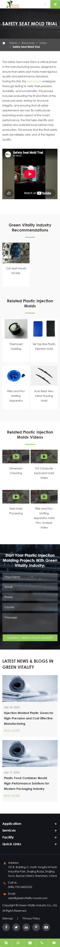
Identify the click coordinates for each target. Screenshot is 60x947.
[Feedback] (54, 943)
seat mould (34, 81)
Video (43, 43)
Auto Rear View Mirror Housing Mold (44, 395)
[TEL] (42, 943)
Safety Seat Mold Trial (26, 46)
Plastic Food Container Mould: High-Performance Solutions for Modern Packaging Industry (26, 783)
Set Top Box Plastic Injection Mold (44, 346)
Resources (28, 43)
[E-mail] (30, 943)
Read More (12, 730)
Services (9, 830)
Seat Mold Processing (16, 511)
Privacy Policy (31, 918)
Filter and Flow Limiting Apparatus (16, 395)
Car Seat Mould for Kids (16, 270)
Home (13, 43)
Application (11, 824)
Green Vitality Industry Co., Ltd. (37, 905)
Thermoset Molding (16, 346)
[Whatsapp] (18, 943)
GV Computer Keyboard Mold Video (44, 473)
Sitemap (7, 918)
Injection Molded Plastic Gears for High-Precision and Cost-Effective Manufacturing (28, 718)
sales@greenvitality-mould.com (28, 898)
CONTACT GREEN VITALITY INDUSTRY (30, 637)
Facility (8, 837)
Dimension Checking (15, 471)
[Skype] (6, 943)
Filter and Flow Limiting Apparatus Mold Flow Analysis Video (44, 518)
